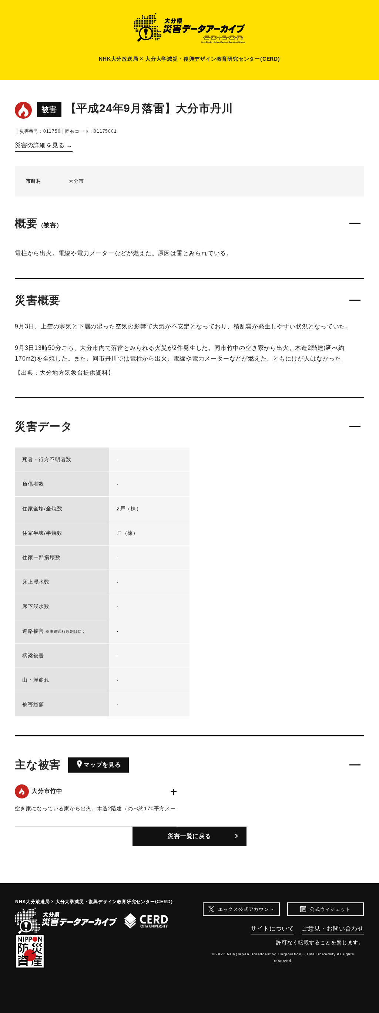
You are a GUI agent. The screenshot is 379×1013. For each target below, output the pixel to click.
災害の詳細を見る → (44, 145)
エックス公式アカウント (246, 909)
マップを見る (102, 765)
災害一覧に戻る (189, 836)
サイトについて (272, 928)
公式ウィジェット (330, 909)
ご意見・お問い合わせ (333, 928)
